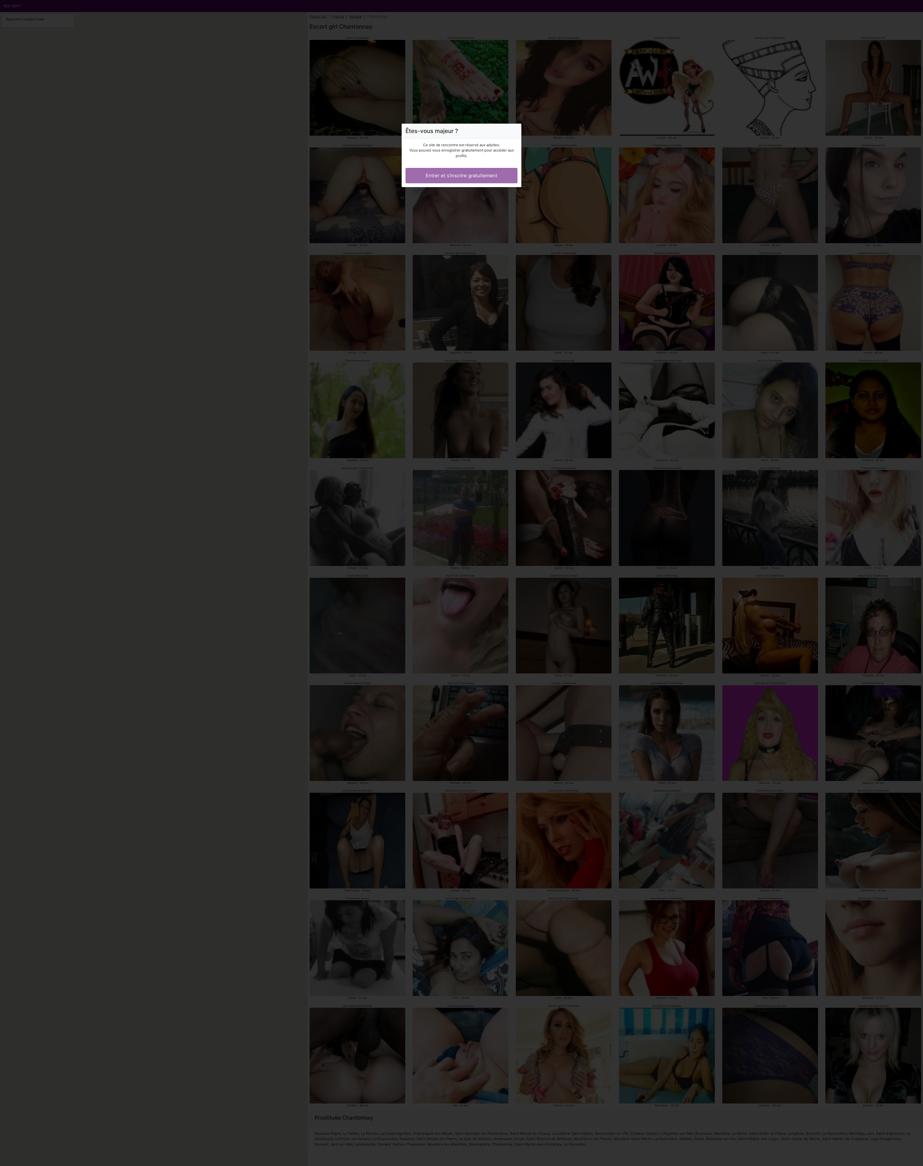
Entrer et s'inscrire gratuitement (461, 175)
